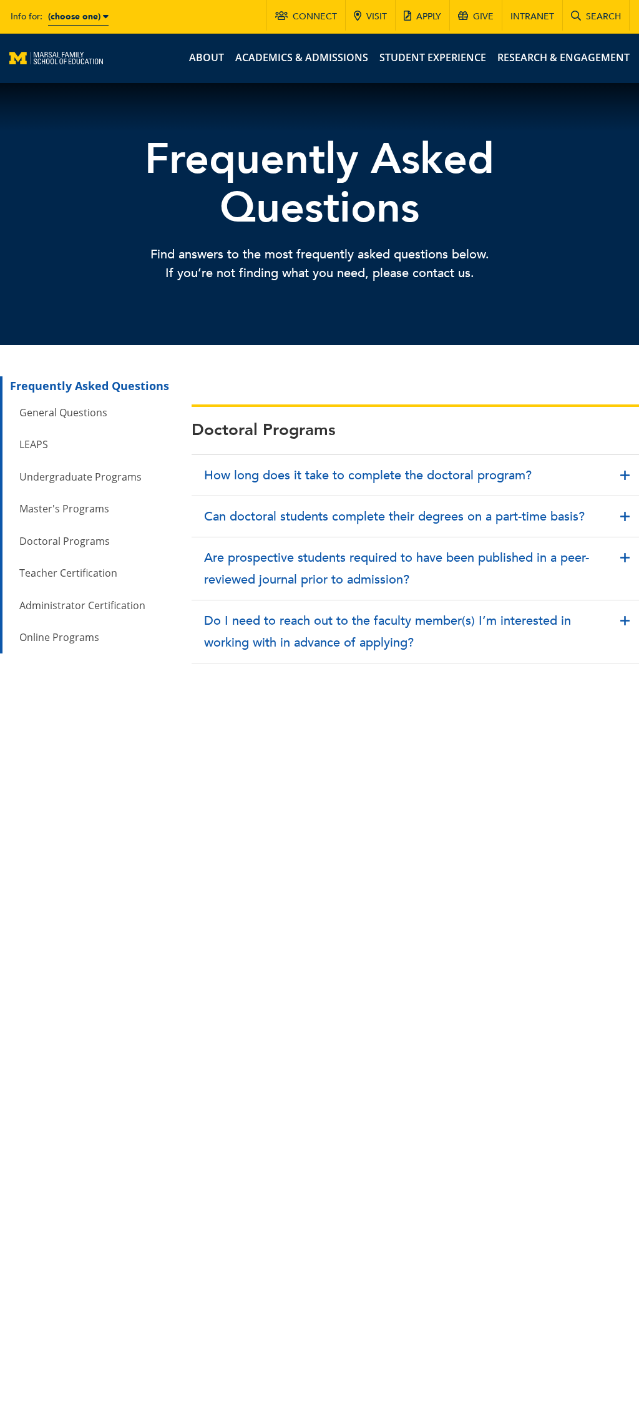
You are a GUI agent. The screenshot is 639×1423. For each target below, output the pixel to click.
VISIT (376, 16)
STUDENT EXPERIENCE (432, 57)
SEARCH (603, 16)
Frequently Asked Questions (89, 385)
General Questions (63, 412)
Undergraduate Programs (80, 477)
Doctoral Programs (64, 541)
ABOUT (206, 57)
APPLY (428, 16)
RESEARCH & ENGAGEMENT (563, 57)
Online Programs (59, 637)
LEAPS (33, 444)
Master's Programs (64, 509)
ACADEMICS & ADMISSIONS (301, 57)
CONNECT (315, 16)
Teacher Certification (68, 573)
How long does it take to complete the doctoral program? (368, 475)
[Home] (56, 56)
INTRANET (532, 16)
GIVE (483, 16)
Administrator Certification (82, 605)
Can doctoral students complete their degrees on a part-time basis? (394, 516)
